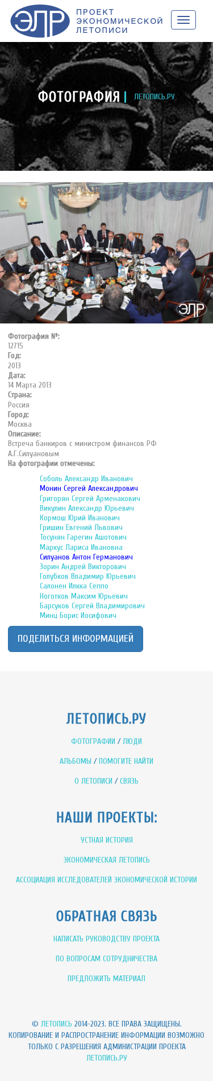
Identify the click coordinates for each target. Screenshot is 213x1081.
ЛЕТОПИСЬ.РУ (154, 97)
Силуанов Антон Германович (86, 557)
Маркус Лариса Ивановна (81, 547)
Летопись (56, 1024)
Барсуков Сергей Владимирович (92, 606)
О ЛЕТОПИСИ (93, 781)
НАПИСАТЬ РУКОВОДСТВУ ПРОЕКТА (106, 939)
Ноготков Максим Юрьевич (84, 596)
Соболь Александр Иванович (86, 478)
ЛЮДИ (132, 741)
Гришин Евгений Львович (81, 527)
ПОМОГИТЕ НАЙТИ (126, 761)
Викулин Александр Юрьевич (87, 508)
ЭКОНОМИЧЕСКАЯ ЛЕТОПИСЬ (107, 860)
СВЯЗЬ (129, 781)
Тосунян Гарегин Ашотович (83, 537)
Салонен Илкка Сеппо (74, 586)
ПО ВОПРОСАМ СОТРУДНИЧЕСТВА (106, 959)
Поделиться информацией (75, 639)
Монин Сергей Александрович (89, 488)
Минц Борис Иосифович (78, 615)
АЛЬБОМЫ (75, 761)
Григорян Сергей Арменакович (90, 498)
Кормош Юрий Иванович (80, 518)
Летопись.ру (106, 1058)
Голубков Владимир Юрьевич (88, 576)
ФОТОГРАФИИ (93, 741)
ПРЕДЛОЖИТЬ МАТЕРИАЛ (106, 978)
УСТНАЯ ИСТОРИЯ (107, 840)
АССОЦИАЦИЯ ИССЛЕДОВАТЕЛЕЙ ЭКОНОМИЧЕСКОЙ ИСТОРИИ (106, 880)
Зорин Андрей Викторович (83, 566)
